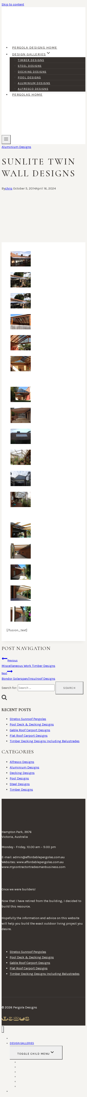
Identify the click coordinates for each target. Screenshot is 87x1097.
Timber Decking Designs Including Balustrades (45, 741)
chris (8, 188)
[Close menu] (3, 1029)
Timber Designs (31, 60)
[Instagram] (16, 1019)
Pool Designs (29, 77)
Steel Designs (30, 66)
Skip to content (13, 4)
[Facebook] (5, 1019)
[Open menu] (6, 139)
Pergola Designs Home (34, 47)
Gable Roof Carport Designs (30, 730)
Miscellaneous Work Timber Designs (28, 663)
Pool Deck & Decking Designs (32, 724)
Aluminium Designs (34, 83)
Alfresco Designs (33, 89)
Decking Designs (32, 71)
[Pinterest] (10, 1019)
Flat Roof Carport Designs (29, 736)
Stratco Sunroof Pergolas (28, 719)
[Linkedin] (27, 1019)
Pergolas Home (27, 94)
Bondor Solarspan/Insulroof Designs (28, 676)
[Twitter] (22, 1019)
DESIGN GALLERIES (22, 1043)
